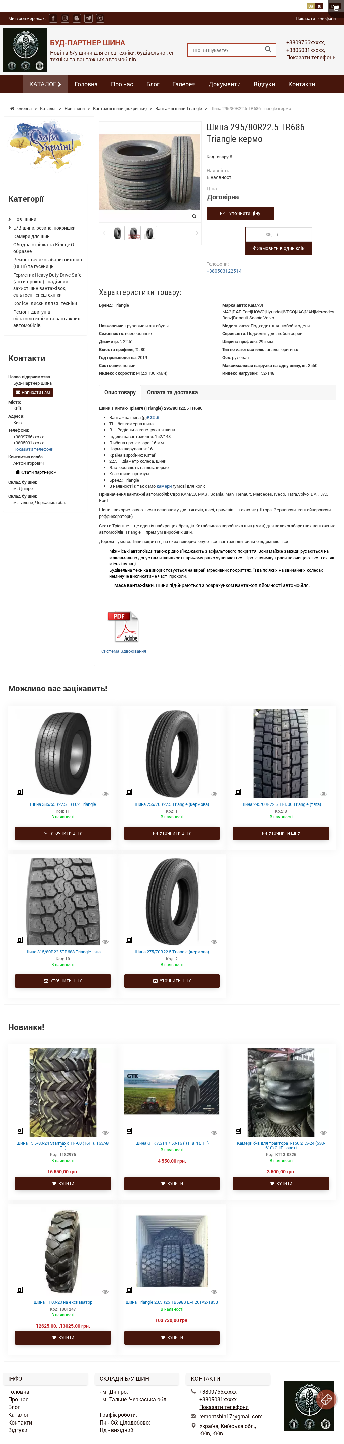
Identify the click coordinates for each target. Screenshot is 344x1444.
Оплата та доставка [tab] (172, 392)
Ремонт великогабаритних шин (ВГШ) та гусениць (47, 263)
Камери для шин (31, 236)
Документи (225, 84)
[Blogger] (77, 18)
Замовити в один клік (280, 248)
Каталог (18, 1414)
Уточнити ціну (242, 213)
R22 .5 (153, 417)
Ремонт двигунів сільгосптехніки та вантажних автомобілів (46, 318)
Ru (318, 6)
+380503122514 (224, 270)
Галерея (184, 84)
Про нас (122, 84)
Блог (152, 84)
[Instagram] (65, 18)
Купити (65, 1183)
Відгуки (264, 84)
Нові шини (24, 219)
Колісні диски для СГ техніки (45, 303)
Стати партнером (38, 472)
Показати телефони (316, 18)
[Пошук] (268, 49)
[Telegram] (88, 18)
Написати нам (35, 392)
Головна (86, 84)
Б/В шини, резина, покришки (44, 227)
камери (164, 486)
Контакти (301, 84)
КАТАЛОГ (43, 84)
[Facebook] (53, 18)
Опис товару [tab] (120, 392)
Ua (310, 6)
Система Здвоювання (123, 651)
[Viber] (100, 18)
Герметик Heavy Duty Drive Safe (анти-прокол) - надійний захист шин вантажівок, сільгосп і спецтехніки (47, 285)
